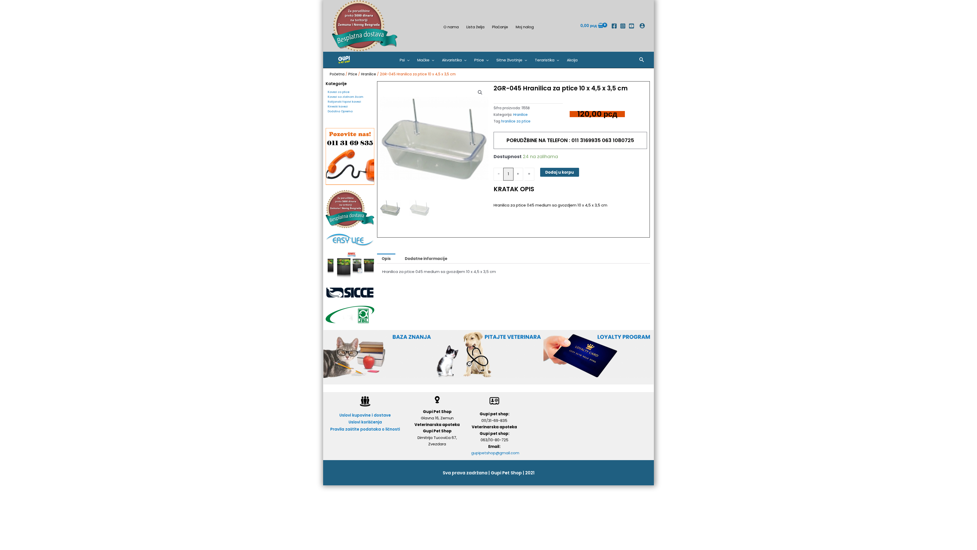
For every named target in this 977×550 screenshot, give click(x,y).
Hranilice (368, 74)
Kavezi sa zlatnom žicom (345, 97)
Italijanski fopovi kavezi (344, 102)
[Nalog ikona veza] (642, 26)
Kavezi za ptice (338, 92)
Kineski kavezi (338, 106)
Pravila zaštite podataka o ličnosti (365, 429)
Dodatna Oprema (340, 111)
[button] (404, 60)
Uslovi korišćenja (365, 422)
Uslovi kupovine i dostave (365, 415)
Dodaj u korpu (559, 172)
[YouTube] (631, 26)
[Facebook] (614, 26)
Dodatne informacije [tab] (426, 258)
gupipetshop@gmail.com (495, 453)
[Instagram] (623, 26)
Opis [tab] (386, 258)
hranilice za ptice (515, 121)
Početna (337, 74)
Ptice (352, 74)
